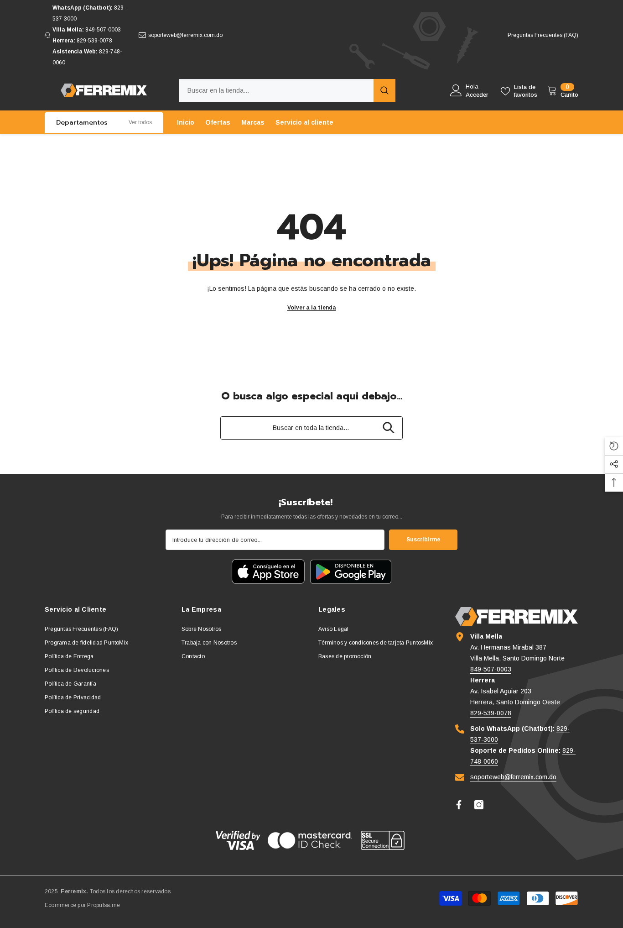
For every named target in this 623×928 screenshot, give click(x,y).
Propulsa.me (103, 905)
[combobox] (276, 90)
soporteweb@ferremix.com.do (185, 35)
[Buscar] (287, 90)
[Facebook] (458, 804)
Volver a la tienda (311, 307)
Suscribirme (423, 539)
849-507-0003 (103, 29)
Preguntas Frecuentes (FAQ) (543, 35)
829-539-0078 (94, 40)
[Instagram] (478, 804)
